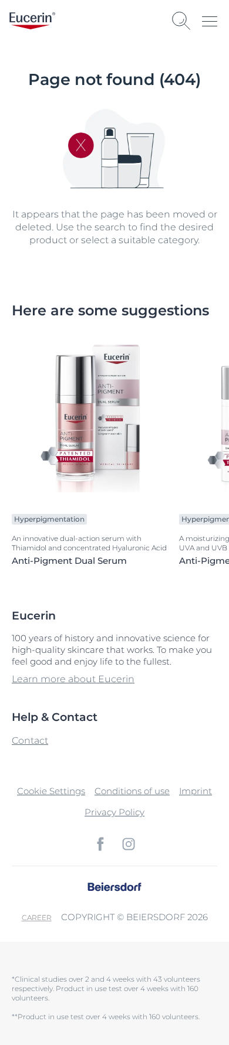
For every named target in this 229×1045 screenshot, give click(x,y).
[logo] (32, 20)
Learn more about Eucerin (73, 679)
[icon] (100, 844)
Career (37, 917)
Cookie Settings (51, 790)
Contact (30, 740)
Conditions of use (132, 790)
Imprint (195, 790)
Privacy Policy (114, 812)
